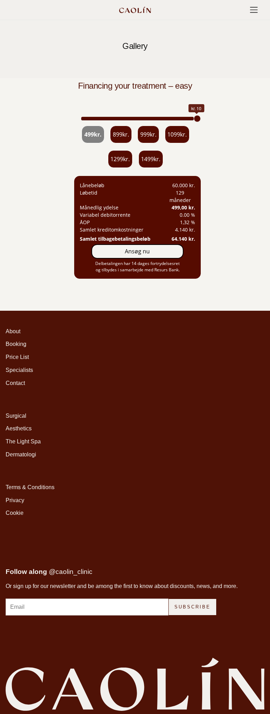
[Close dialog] (254, 288)
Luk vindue (199, 464)
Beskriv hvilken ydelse (166, 417)
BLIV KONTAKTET (198, 449)
